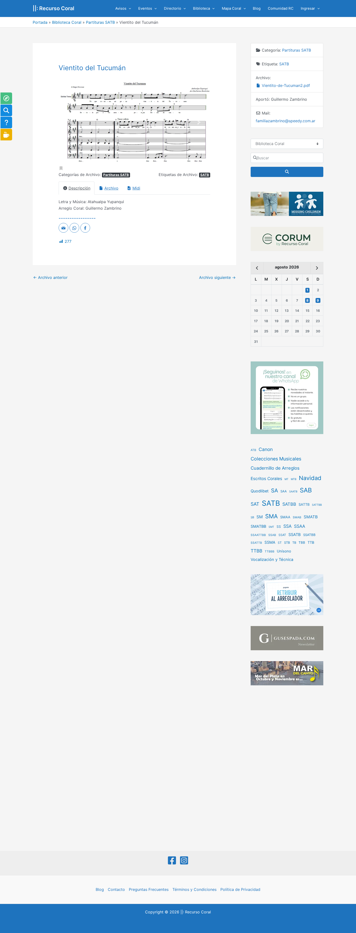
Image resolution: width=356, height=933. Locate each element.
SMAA (285, 517)
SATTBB (317, 504)
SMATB (311, 516)
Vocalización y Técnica (272, 559)
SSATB (294, 534)
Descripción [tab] (79, 188)
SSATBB (309, 535)
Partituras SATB (100, 22)
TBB (302, 542)
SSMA (269, 542)
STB (287, 542)
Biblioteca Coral (66, 22)
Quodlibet (260, 491)
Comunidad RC (281, 8)
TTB (311, 542)
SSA (287, 526)
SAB (306, 490)
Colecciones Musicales (276, 459)
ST (280, 542)
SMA (271, 516)
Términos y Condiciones (194, 889)
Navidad (310, 478)
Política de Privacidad (240, 889)
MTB (293, 479)
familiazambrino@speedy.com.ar (285, 120)
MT (286, 479)
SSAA (299, 526)
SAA (283, 491)
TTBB (256, 551)
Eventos (145, 8)
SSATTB (256, 542)
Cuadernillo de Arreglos (275, 468)
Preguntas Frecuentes (149, 889)
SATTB (304, 504)
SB (252, 517)
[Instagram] (184, 860)
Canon (266, 449)
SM (259, 516)
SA (274, 490)
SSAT (282, 535)
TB (294, 542)
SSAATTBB (258, 535)
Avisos (120, 8)
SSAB (272, 535)
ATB (253, 450)
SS (279, 526)
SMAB (297, 517)
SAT (255, 504)
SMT (271, 526)
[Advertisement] (287, 768)
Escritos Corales (266, 478)
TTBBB (269, 551)
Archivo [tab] (111, 188)
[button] (128, 8)
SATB (204, 175)
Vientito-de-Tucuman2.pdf (285, 85)
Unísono (284, 551)
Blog (257, 8)
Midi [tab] (136, 188)
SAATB (293, 491)
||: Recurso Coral (53, 8)
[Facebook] (172, 860)
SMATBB (258, 526)
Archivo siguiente (217, 277)
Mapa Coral (231, 8)
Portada (40, 22)
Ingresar (308, 8)
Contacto (116, 889)
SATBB (289, 504)
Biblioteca (201, 8)
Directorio (172, 8)
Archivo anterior (50, 277)
